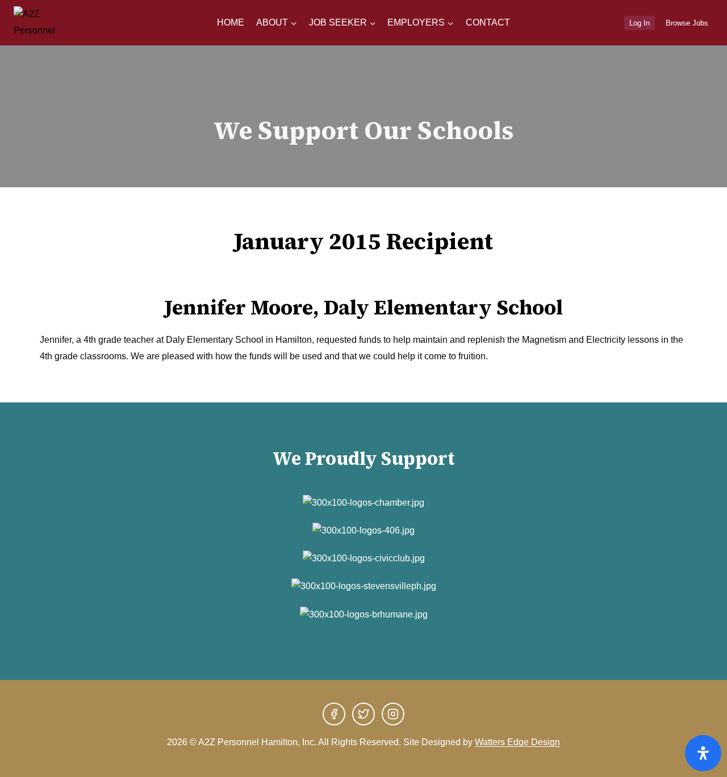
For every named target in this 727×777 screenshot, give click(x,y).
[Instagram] (393, 714)
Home (230, 22)
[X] (363, 714)
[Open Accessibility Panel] (703, 753)
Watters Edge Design (517, 742)
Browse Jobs (687, 23)
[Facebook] (334, 714)
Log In (639, 23)
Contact (488, 22)
